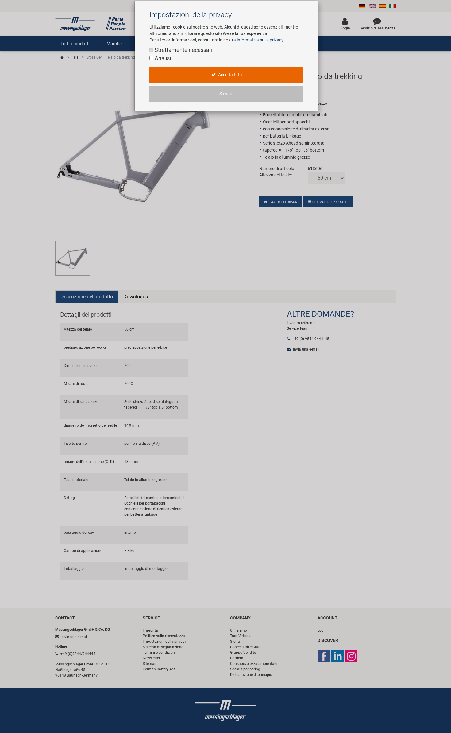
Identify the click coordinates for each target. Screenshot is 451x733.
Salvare (226, 93)
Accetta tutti (229, 74)
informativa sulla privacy (260, 39)
